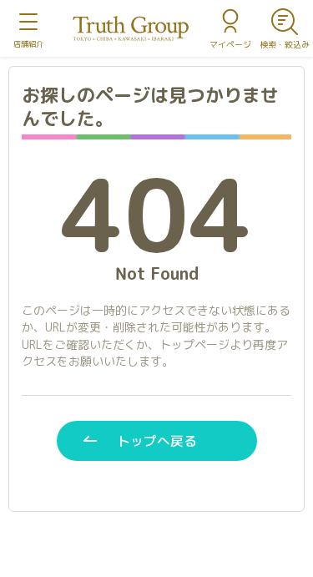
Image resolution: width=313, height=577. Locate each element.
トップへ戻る (157, 441)
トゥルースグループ (131, 29)
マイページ (230, 44)
